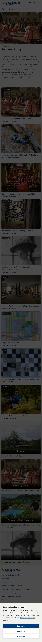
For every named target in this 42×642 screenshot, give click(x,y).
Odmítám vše (21, 631)
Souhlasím (21, 626)
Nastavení (21, 636)
